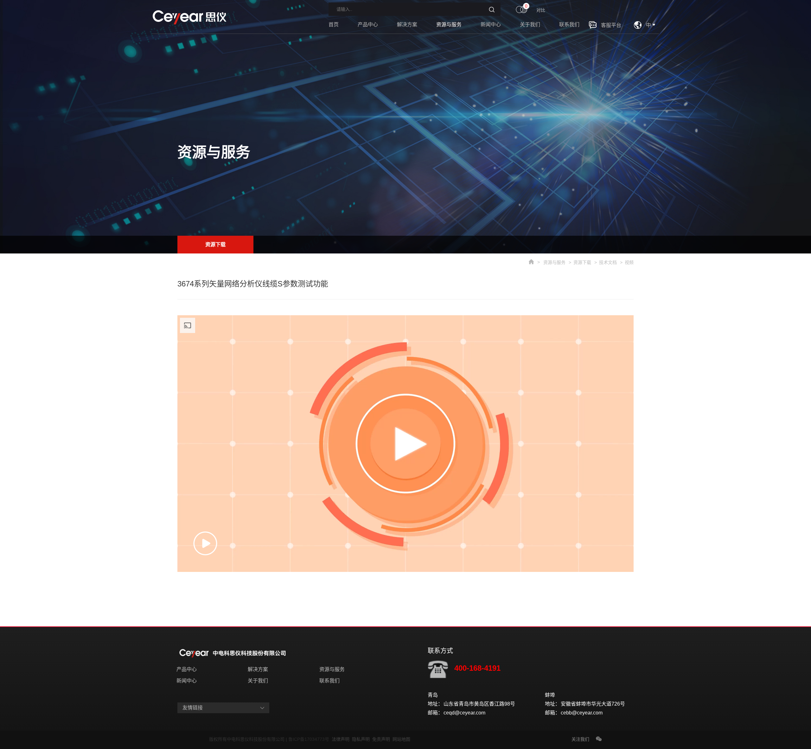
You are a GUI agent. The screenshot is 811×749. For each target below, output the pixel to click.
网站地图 (401, 739)
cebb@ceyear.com (582, 712)
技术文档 (608, 262)
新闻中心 (491, 24)
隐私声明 (362, 739)
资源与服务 (449, 24)
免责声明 (382, 739)
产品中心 (368, 24)
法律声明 (342, 739)
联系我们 (569, 24)
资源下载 (215, 244)
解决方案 (407, 24)
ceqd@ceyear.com (464, 712)
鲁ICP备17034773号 (310, 739)
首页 (334, 24)
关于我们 (530, 24)
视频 (629, 262)
